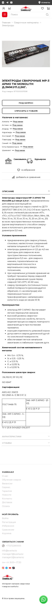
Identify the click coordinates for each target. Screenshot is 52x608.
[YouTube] (11, 2)
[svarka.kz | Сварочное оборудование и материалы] (7, 577)
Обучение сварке (11, 479)
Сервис (6, 487)
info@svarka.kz (9, 550)
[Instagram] (3, 2)
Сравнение (8, 529)
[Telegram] (7, 2)
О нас (5, 476)
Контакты (7, 498)
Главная (6, 22)
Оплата (6, 506)
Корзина (6, 533)
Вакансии (7, 483)
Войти (5, 518)
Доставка (7, 502)
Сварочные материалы (26, 22)
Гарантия (7, 491)
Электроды (8, 25)
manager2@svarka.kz (13, 557)
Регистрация (9, 522)
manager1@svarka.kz (12, 554)
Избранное (8, 526)
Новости (6, 494)
